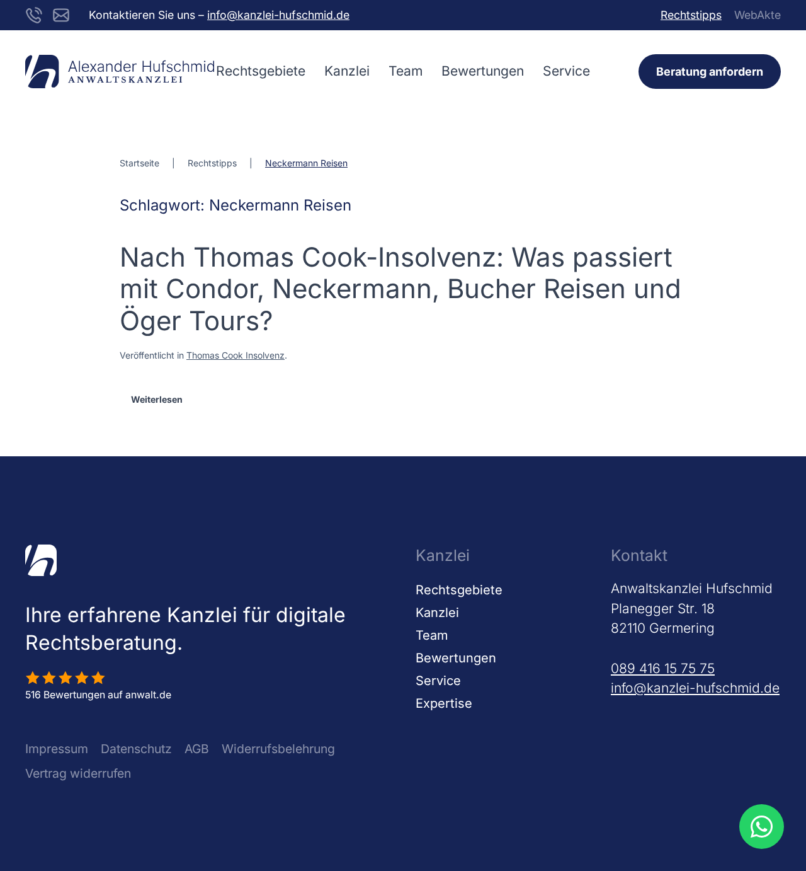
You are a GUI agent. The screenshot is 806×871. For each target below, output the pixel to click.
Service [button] (566, 71)
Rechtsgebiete (459, 589)
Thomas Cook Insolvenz (235, 355)
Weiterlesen (157, 399)
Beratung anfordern (709, 71)
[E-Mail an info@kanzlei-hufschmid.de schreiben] (61, 14)
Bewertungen (482, 71)
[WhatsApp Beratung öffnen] (761, 826)
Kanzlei (347, 71)
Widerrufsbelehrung (278, 748)
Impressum (56, 748)
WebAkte (757, 14)
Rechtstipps (691, 14)
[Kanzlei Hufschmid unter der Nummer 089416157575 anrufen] (34, 14)
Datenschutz (136, 748)
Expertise (444, 703)
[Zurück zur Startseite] (119, 71)
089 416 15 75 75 (663, 668)
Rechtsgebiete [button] (260, 71)
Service (438, 680)
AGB (196, 748)
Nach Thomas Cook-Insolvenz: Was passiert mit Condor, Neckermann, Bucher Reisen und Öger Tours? (400, 289)
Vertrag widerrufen (78, 773)
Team (406, 71)
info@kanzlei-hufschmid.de (278, 14)
